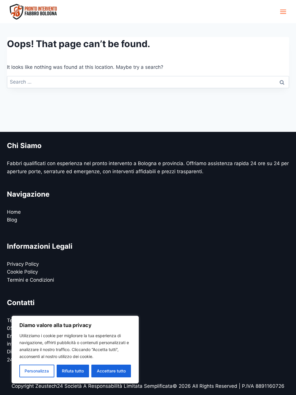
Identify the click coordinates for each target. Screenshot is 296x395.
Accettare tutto (111, 370)
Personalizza (37, 370)
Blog (12, 220)
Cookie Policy (22, 272)
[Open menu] (283, 11)
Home (14, 212)
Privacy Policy (23, 264)
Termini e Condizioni (30, 280)
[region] (75, 349)
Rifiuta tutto (73, 370)
